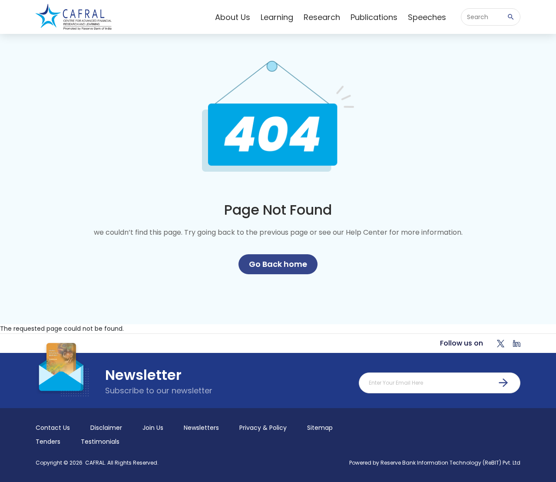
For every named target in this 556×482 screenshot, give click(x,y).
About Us (232, 17)
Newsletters (201, 427)
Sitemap (320, 427)
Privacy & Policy (263, 427)
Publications (374, 17)
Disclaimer (106, 427)
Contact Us (53, 427)
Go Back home (278, 264)
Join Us (152, 427)
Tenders (48, 441)
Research (322, 17)
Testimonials (100, 441)
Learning (277, 17)
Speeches (427, 17)
